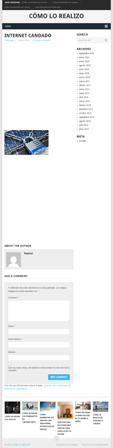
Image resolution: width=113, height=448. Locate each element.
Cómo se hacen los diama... (65, 2)
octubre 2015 (85, 113)
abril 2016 (83, 97)
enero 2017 (84, 89)
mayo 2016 (84, 93)
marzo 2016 (84, 101)
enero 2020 (84, 61)
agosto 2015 (85, 121)
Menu (8, 26)
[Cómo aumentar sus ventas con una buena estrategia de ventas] (47, 407)
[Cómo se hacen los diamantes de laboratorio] (30, 406)
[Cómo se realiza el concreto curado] (100, 407)
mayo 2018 (84, 73)
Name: (11, 326)
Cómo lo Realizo (56, 16)
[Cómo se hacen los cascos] (12, 408)
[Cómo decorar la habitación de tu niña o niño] (83, 406)
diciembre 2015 (86, 109)
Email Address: (15, 339)
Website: (12, 352)
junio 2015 (84, 129)
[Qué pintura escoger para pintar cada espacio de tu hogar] (65, 410)
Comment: (13, 297)
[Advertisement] (38, 65)
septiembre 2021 (86, 53)
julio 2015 (83, 125)
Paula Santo (9, 40)
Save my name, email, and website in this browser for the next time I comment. (39, 369)
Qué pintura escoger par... (48, 7)
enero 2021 (84, 57)
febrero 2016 (85, 105)
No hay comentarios (42, 40)
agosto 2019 (85, 65)
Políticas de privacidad (95, 445)
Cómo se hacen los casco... (35, 2)
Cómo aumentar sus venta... (17, 7)
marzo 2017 (84, 81)
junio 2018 (84, 69)
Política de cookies (67, 445)
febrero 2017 (85, 85)
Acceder (82, 141)
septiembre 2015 (86, 117)
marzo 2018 (84, 77)
